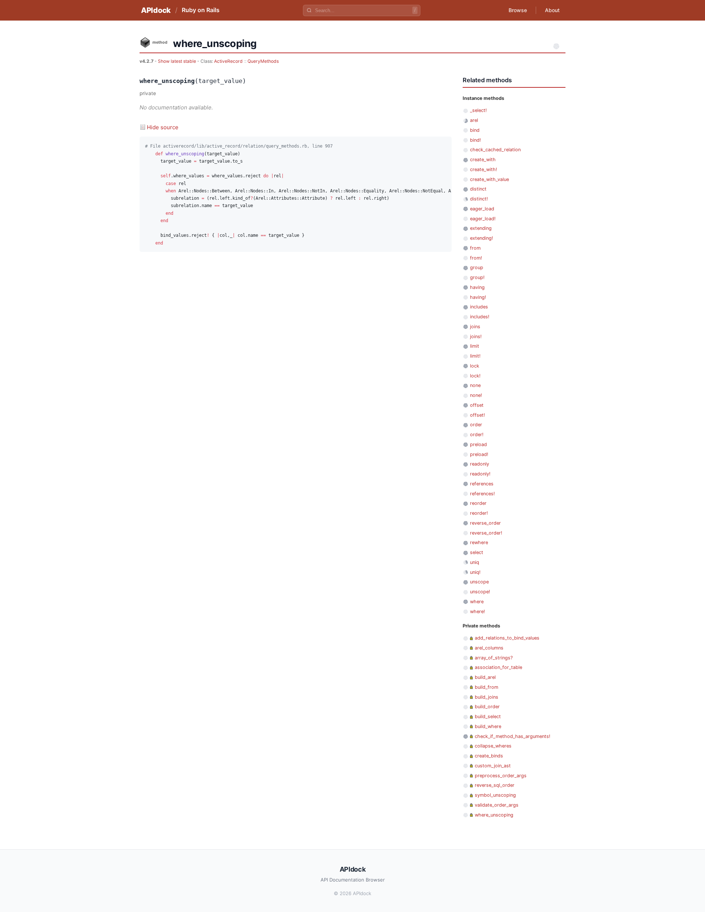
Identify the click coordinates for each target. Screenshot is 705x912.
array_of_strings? (494, 658)
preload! (479, 454)
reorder (478, 503)
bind (475, 130)
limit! (475, 356)
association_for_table (498, 667)
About (552, 10)
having (477, 287)
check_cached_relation (495, 149)
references (482, 483)
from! (476, 258)
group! (477, 277)
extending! (481, 238)
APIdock (156, 10)
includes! (479, 316)
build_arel (485, 677)
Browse (518, 10)
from (475, 248)
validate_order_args (496, 805)
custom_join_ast (493, 765)
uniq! (475, 572)
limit (474, 346)
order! (477, 434)
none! (476, 395)
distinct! (479, 199)
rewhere (479, 542)
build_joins (486, 697)
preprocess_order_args (501, 775)
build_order (487, 706)
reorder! (479, 513)
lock (474, 366)
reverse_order (485, 523)
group (476, 267)
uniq (474, 562)
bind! (475, 140)
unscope (479, 582)
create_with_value (489, 179)
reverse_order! (486, 533)
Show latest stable (177, 61)
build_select (488, 716)
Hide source (162, 127)
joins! (476, 336)
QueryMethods (263, 61)
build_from (486, 687)
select (476, 552)
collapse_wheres (493, 746)
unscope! (480, 591)
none (475, 385)
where (477, 601)
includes (479, 307)
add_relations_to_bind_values (507, 638)
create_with (483, 159)
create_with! (483, 169)
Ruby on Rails (201, 10)
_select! (478, 110)
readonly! (480, 474)
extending (481, 228)
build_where (488, 726)
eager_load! (483, 218)
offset (477, 405)
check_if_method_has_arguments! (512, 736)
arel (474, 120)
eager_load (482, 208)
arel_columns (489, 648)
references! (482, 493)
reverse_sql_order (494, 785)
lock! (475, 376)
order (476, 424)
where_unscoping (494, 815)
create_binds (489, 756)
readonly (479, 464)
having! (478, 297)
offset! (477, 415)
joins (475, 326)
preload (478, 444)
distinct (478, 189)
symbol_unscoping (495, 795)
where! (477, 611)
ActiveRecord (228, 61)
